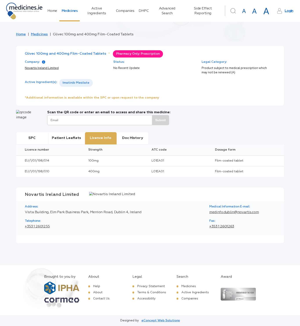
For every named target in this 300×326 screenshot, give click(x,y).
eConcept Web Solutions (160, 320)
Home (52, 11)
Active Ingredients (96, 11)
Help (96, 286)
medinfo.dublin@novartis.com (234, 212)
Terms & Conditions (151, 292)
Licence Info (100, 138)
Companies (125, 11)
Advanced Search (167, 11)
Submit (160, 120)
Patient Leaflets (66, 138)
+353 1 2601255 (37, 226)
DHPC (144, 11)
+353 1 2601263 (221, 226)
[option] (76, 83)
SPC (32, 138)
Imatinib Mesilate (76, 82)
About (98, 292)
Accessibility (146, 298)
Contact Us (101, 298)
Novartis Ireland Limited (42, 68)
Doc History (132, 138)
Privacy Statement (151, 286)
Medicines (69, 11)
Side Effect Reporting (203, 11)
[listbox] (76, 83)
